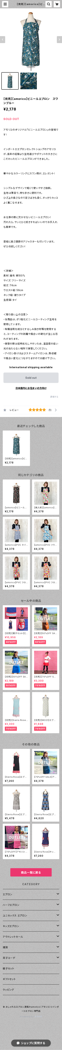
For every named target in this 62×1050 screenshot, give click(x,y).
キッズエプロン (11, 926)
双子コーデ (9, 957)
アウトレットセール (13, 936)
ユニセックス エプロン (15, 915)
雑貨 (5, 947)
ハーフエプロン (11, 904)
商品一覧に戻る (31, 872)
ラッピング (8, 989)
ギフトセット (9, 979)
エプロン (7, 894)
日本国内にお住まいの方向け (31, 388)
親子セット (8, 968)
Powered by (27, 1016)
